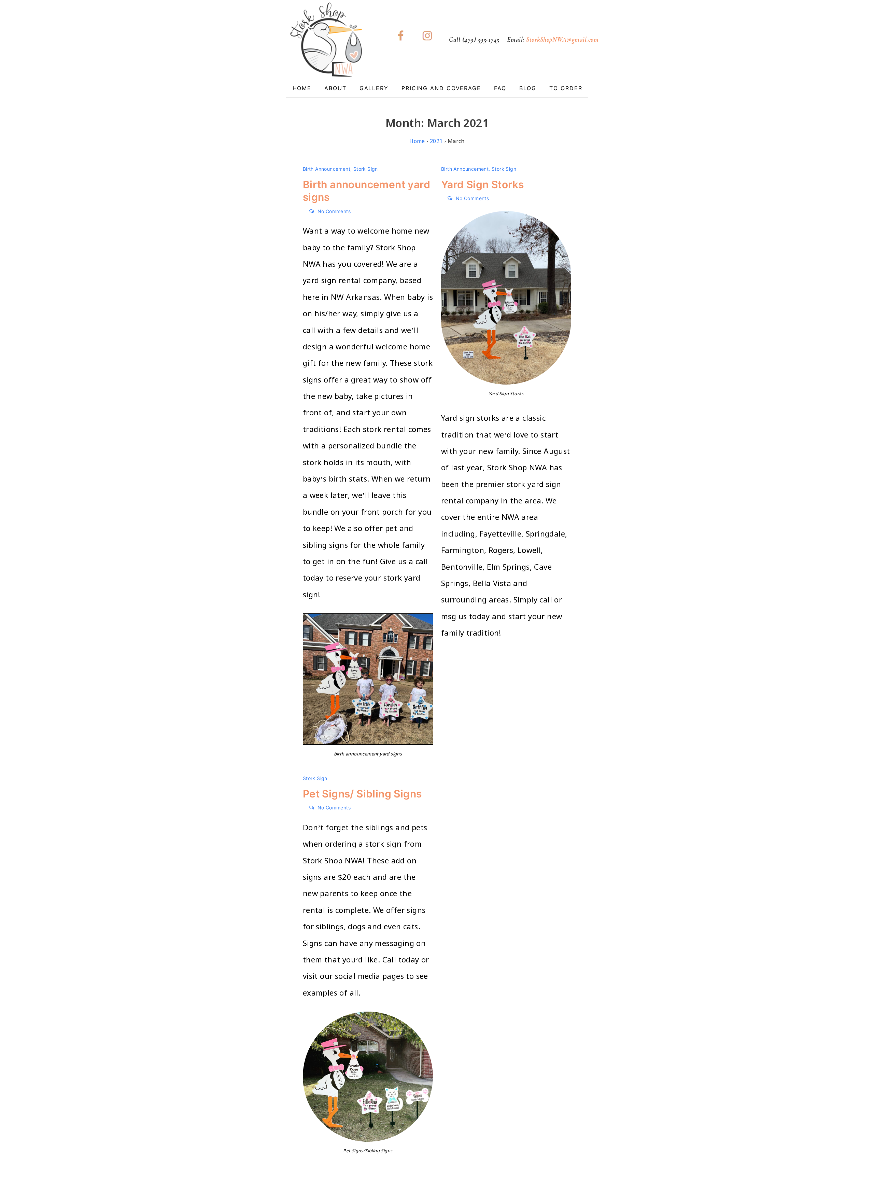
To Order (565, 88)
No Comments (334, 211)
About (335, 88)
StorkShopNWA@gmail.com (562, 40)
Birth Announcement (326, 169)
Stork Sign (365, 169)
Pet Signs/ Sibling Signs (362, 794)
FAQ (500, 88)
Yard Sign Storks (482, 184)
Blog (528, 88)
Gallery (374, 88)
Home (302, 88)
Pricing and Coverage (441, 88)
